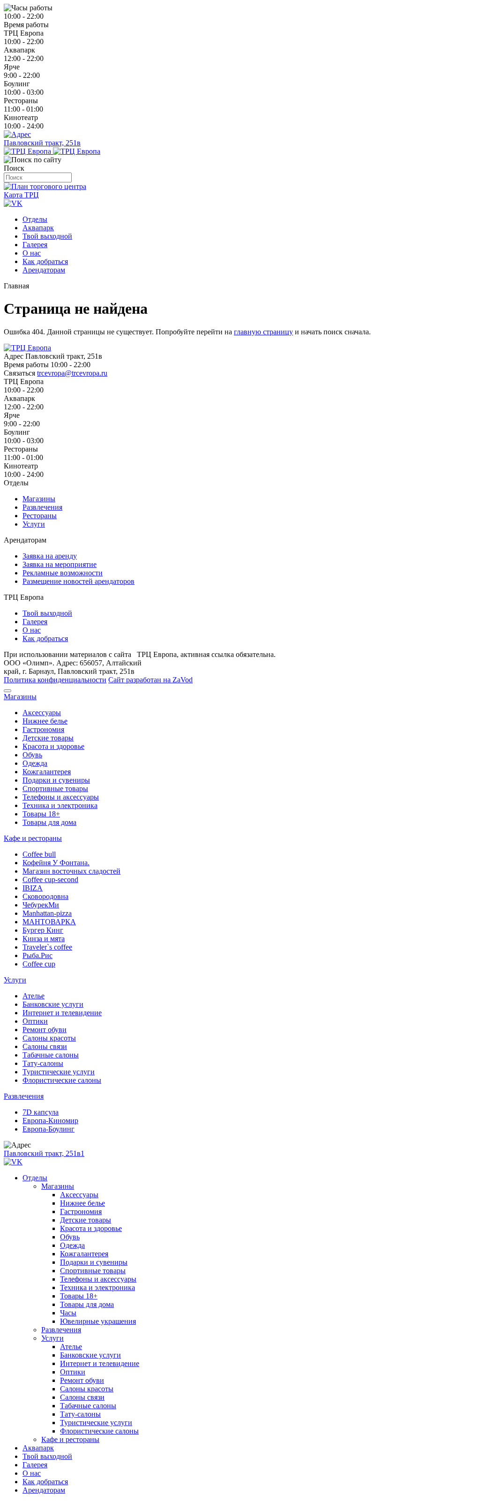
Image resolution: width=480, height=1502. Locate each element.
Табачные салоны (50, 1055)
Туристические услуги (58, 1072)
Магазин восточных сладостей (71, 871)
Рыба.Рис (37, 955)
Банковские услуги (52, 1004)
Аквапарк (38, 228)
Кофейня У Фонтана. (56, 863)
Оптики (35, 1021)
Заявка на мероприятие (59, 564)
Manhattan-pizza (47, 913)
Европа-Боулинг (48, 1129)
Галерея (34, 245)
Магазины (38, 499)
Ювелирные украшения (98, 1321)
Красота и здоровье (53, 746)
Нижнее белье (45, 721)
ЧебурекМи (40, 905)
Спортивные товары (55, 789)
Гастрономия (43, 729)
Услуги (33, 524)
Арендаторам (43, 270)
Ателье (33, 996)
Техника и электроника (60, 805)
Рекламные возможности (62, 573)
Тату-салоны (42, 1063)
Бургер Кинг (42, 930)
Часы (68, 1313)
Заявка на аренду (49, 556)
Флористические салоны (61, 1080)
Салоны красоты (49, 1038)
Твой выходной (47, 236)
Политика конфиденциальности (55, 680)
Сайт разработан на (150, 680)
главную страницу (263, 332)
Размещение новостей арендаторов (78, 581)
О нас (31, 253)
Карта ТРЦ (21, 195)
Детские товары (48, 738)
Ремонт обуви (44, 1030)
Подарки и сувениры (56, 780)
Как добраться (45, 261)
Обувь (32, 755)
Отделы (34, 219)
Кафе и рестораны (33, 838)
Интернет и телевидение (62, 1013)
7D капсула (40, 1112)
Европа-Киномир (50, 1121)
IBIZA (32, 888)
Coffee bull (39, 854)
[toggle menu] (7, 690)
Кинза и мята (43, 939)
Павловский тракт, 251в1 (44, 1153)
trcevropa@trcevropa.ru (72, 373)
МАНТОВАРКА (49, 922)
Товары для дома (49, 822)
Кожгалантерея (46, 772)
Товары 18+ (41, 814)
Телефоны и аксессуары (60, 797)
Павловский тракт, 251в (42, 143)
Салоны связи (44, 1046)
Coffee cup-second (50, 879)
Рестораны (39, 516)
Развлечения (42, 507)
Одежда (34, 763)
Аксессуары (41, 713)
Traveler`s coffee (47, 947)
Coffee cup (38, 964)
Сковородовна (45, 896)
